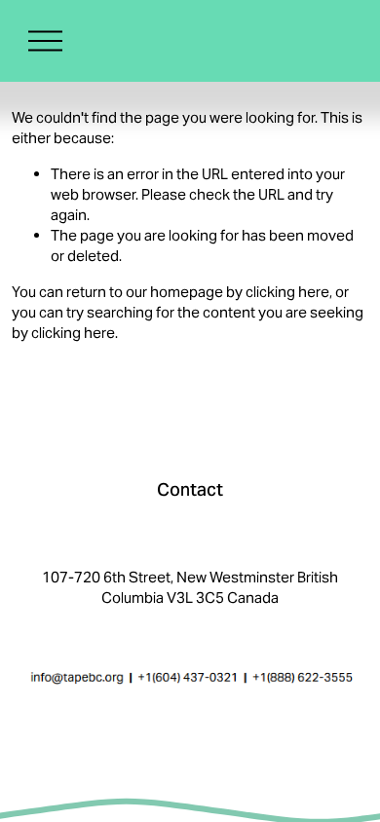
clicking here (287, 291)
